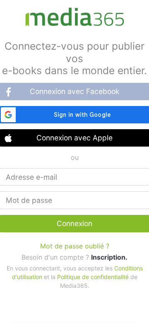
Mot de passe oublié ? (74, 246)
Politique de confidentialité (93, 276)
